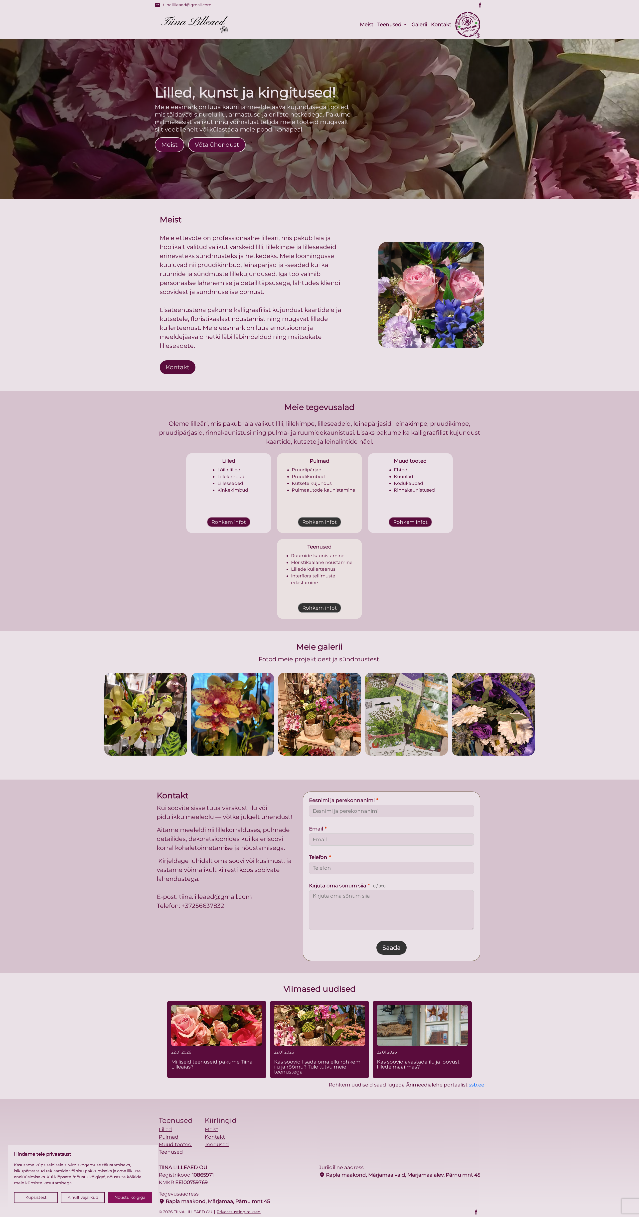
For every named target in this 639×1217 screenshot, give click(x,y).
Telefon (320, 857)
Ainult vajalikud (83, 1197)
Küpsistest (36, 1197)
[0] (145, 714)
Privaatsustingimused (239, 1212)
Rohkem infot (228, 522)
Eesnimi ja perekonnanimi (343, 800)
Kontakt (441, 24)
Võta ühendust (217, 144)
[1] (232, 714)
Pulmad (168, 1137)
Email (318, 828)
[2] (319, 714)
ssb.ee (476, 1085)
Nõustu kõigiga (130, 1197)
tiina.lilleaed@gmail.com (183, 5)
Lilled (165, 1129)
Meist (366, 24)
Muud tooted (175, 1144)
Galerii (419, 24)
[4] (493, 714)
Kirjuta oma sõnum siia (347, 885)
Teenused (389, 24)
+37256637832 (202, 905)
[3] (406, 714)
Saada (391, 947)
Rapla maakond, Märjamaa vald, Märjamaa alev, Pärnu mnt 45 (399, 1174)
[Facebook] (480, 5)
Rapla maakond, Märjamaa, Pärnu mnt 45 (214, 1201)
